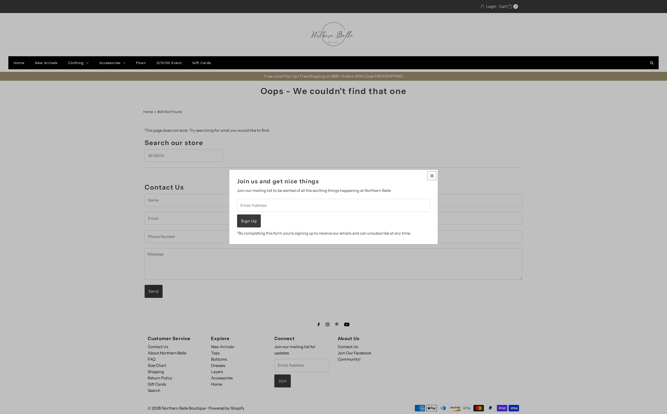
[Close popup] (431, 175)
